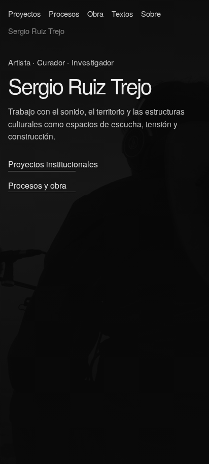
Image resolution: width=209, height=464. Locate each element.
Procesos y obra (37, 185)
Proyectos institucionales (53, 164)
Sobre (151, 13)
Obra (95, 13)
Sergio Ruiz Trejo (36, 30)
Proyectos (24, 13)
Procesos (64, 13)
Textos (122, 13)
